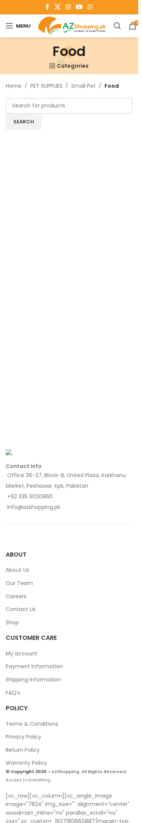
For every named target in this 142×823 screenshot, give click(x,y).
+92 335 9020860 (30, 496)
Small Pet (83, 86)
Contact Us (21, 609)
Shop (12, 622)
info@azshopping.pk (33, 507)
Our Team (19, 583)
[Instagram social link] (68, 7)
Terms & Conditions (32, 724)
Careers (16, 596)
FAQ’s (13, 693)
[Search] (117, 25)
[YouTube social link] (79, 7)
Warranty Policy (26, 763)
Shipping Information (33, 679)
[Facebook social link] (47, 7)
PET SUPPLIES (46, 86)
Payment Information (34, 666)
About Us (17, 570)
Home (14, 86)
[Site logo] (72, 25)
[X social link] (57, 7)
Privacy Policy (23, 737)
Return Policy (23, 750)
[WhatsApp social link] (90, 7)
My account (21, 653)
